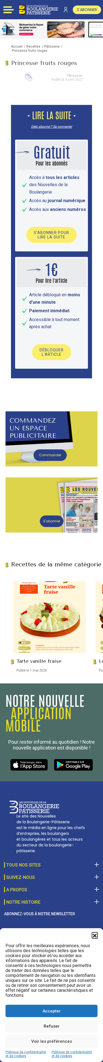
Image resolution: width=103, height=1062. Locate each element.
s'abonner (87, 9)
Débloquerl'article (52, 352)
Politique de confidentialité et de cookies (25, 1054)
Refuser (52, 1026)
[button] (95, 935)
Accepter (52, 1011)
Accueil (17, 46)
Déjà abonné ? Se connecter (51, 127)
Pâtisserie (52, 46)
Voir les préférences (51, 1041)
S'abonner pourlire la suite (51, 234)
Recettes (33, 46)
